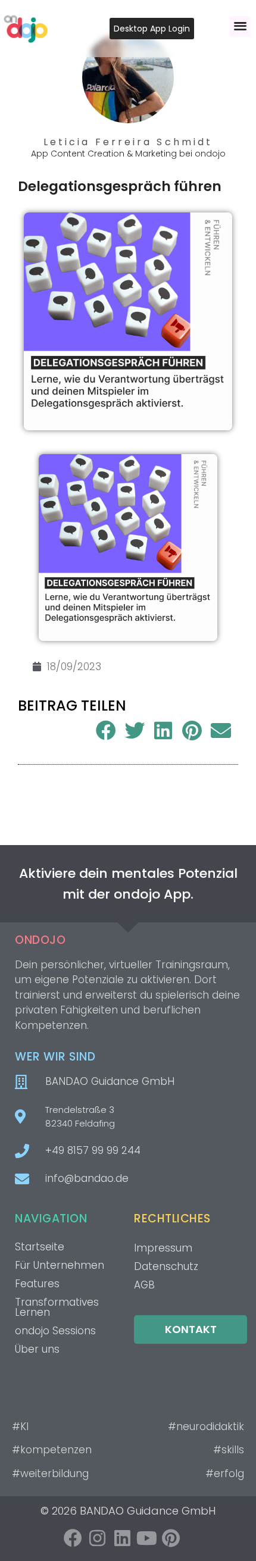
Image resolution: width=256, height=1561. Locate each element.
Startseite (39, 1247)
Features (37, 1284)
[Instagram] (97, 1538)
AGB (144, 1285)
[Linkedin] (122, 1538)
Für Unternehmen (59, 1265)
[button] (240, 26)
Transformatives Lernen (57, 1307)
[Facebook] (73, 1538)
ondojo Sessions (55, 1331)
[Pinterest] (171, 1538)
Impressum (163, 1248)
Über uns (37, 1349)
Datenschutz (166, 1266)
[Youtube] (147, 1538)
